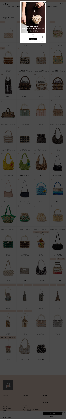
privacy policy (41, 41)
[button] (44, 3)
